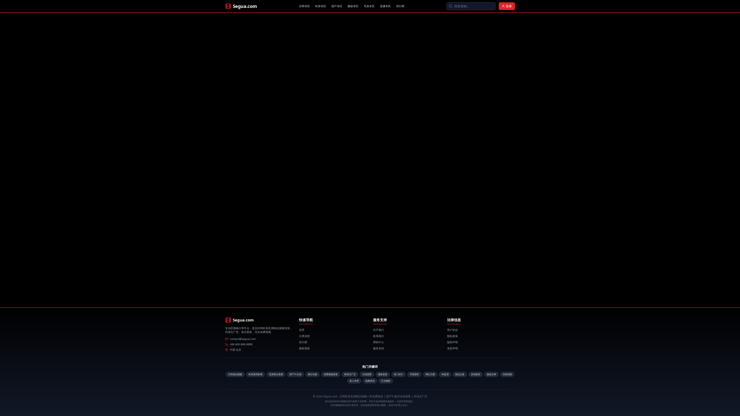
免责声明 (452, 348)
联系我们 (378, 336)
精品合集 (459, 374)
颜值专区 (353, 6)
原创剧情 (475, 374)
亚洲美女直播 (276, 374)
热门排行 (398, 374)
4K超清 (445, 374)
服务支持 (378, 348)
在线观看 (367, 374)
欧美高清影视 (255, 374)
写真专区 (369, 6)
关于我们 (378, 330)
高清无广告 (350, 374)
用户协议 (452, 330)
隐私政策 (452, 336)
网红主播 (430, 374)
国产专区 (336, 6)
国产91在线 (295, 374)
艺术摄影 (385, 380)
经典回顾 (507, 374)
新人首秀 (354, 380)
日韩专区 (304, 6)
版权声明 (452, 342)
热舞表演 (370, 380)
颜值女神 (491, 374)
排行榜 (400, 6)
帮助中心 (378, 342)
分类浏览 (304, 336)
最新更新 (304, 348)
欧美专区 (320, 6)
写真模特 (414, 374)
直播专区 (385, 6)
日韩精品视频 (235, 374)
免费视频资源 (331, 374)
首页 (301, 330)
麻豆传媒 (312, 374)
